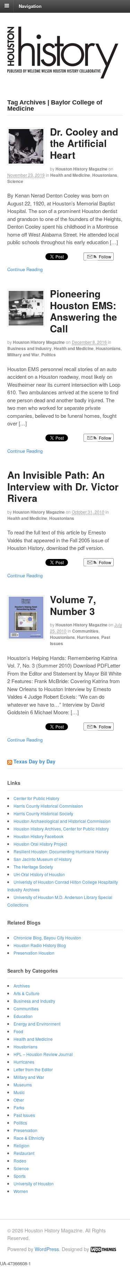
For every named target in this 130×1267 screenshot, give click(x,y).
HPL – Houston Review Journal (43, 1054)
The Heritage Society (33, 867)
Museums (23, 1084)
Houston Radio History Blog (40, 945)
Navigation (30, 5)
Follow (104, 256)
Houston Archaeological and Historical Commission (62, 821)
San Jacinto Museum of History (43, 859)
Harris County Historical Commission (48, 806)
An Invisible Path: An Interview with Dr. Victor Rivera (63, 486)
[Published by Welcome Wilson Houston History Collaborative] (62, 75)
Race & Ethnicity (29, 1138)
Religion (21, 1145)
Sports (20, 1176)
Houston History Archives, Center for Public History (61, 829)
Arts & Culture (27, 993)
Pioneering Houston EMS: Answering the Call (83, 311)
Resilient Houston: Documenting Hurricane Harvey (61, 851)
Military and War (23, 354)
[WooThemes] (103, 1249)
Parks (19, 1107)
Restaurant (24, 1153)
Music (19, 1092)
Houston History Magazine (81, 169)
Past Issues (24, 1115)
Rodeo (20, 1161)
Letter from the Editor (33, 1069)
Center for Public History (36, 798)
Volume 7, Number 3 (73, 605)
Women (21, 1191)
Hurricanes (88, 637)
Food (18, 1031)
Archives (22, 986)
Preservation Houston (34, 953)
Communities (85, 631)
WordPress (47, 1249)
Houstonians (104, 175)
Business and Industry (29, 348)
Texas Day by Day (34, 761)
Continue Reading (25, 269)
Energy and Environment (37, 1024)
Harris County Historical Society (43, 813)
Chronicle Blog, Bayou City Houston (47, 937)
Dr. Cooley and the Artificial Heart (84, 143)
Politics (48, 354)
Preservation (25, 1130)
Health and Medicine (70, 175)
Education (23, 1016)
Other (19, 1100)
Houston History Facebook (38, 836)
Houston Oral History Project (40, 844)
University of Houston (34, 1183)
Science (15, 181)
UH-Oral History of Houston (39, 874)
